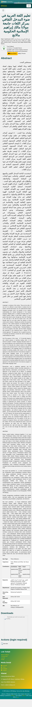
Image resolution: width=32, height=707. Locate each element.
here (18, 697)
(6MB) (15, 53)
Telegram (4, 670)
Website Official (5, 654)
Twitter (3, 667)
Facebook (4, 665)
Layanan (3, 658)
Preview (24, 53)
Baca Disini (13, 53)
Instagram (4, 668)
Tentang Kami (4, 656)
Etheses (4, 6)
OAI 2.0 (24, 695)
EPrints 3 (13, 695)
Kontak (2, 659)
